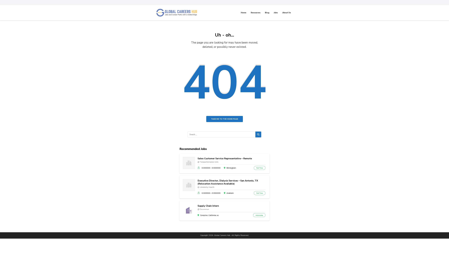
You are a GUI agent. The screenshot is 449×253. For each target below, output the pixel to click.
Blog (267, 12)
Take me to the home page (224, 119)
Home (243, 12)
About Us (286, 12)
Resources (255, 12)
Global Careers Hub (222, 235)
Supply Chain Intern (208, 205)
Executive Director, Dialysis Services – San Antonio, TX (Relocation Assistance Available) (228, 182)
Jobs (276, 12)
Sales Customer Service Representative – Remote (225, 158)
